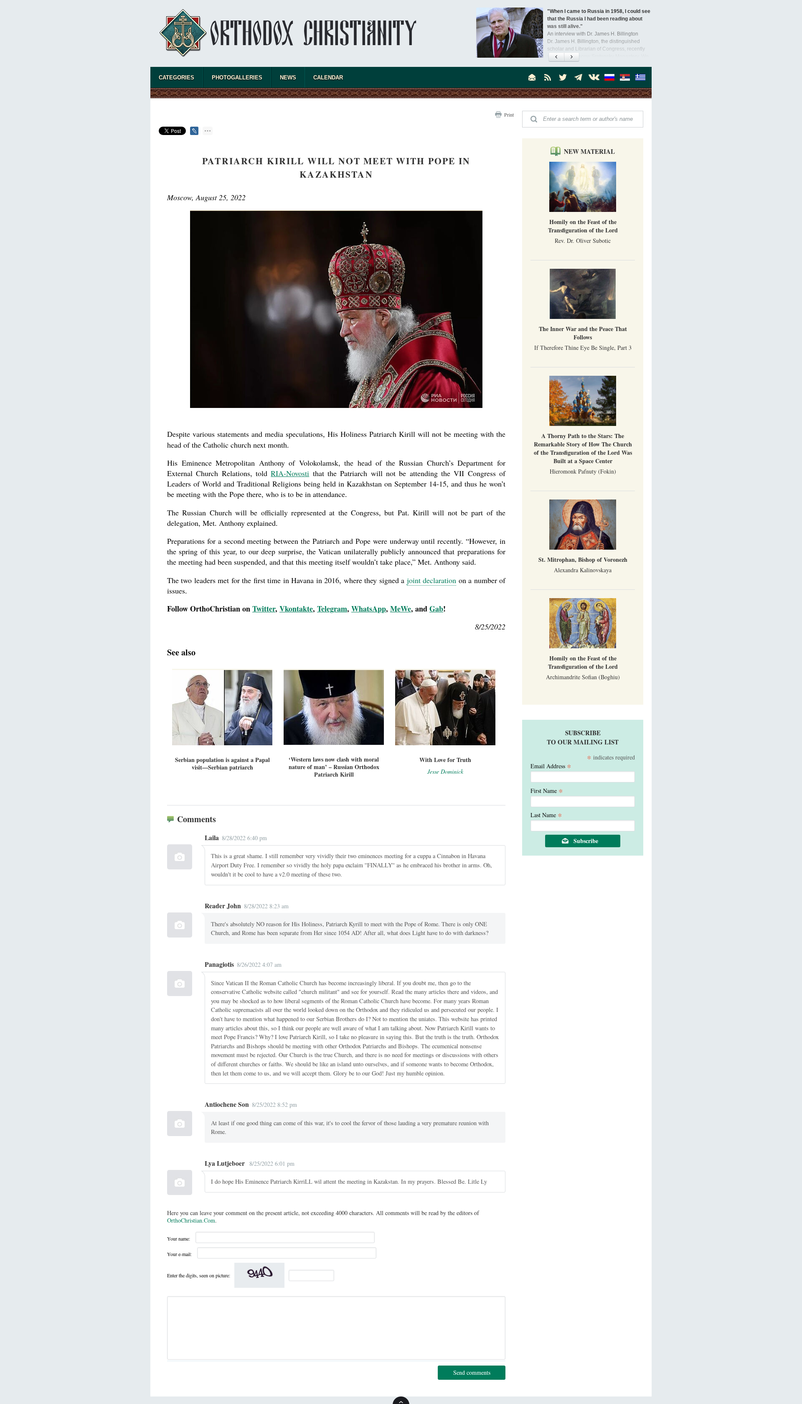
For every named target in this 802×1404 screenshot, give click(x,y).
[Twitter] (563, 77)
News (288, 77)
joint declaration (431, 580)
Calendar (328, 77)
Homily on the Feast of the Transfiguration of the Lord (583, 225)
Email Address (550, 765)
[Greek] (640, 77)
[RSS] (547, 77)
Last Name (546, 814)
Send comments (471, 1372)
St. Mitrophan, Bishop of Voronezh (582, 559)
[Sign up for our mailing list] (532, 77)
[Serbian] (625, 77)
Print (509, 114)
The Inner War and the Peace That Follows (583, 332)
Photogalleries (237, 77)
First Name (546, 790)
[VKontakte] (594, 77)
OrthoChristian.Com (191, 1220)
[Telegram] (578, 77)
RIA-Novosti (290, 473)
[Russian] (609, 77)
